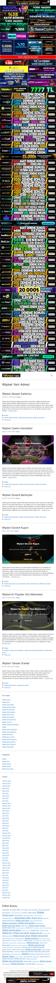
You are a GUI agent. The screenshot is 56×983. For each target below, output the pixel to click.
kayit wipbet (24, 912)
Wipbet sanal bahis (46, 949)
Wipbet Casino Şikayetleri (9, 729)
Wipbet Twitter (6, 766)
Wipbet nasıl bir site (36, 945)
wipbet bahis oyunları (28, 915)
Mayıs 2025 (5, 788)
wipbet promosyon (7, 949)
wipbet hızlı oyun (20, 940)
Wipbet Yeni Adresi (38, 417)
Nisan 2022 (5, 872)
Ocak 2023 (5, 850)
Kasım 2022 (5, 855)
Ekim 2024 (5, 798)
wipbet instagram (28, 940)
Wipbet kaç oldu (33, 943)
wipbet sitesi (17, 951)
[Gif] (28, 156)
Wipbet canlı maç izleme (11, 926)
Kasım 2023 (5, 825)
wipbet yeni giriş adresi (31, 958)
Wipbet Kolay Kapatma (8, 742)
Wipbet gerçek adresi (11, 930)
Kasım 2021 (5, 885)
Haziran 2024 (6, 808)
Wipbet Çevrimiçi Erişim (9, 719)
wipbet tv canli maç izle (37, 954)
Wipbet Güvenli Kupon (15, 527)
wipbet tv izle (47, 954)
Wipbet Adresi (6, 699)
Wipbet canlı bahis (22, 920)
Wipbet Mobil (6, 945)
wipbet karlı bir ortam (47, 940)
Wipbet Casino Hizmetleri (17, 428)
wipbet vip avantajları (19, 956)
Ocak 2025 (5, 793)
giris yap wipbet (33, 909)
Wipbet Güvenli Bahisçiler (17, 494)
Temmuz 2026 (6, 781)
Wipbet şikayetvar (18, 964)
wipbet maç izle (43, 942)
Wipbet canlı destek (26, 923)
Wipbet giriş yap (36, 933)
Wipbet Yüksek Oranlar (16, 663)
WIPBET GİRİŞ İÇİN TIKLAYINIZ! (28, 57)
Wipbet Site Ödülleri (8, 704)
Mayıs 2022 (5, 870)
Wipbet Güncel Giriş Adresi (8, 938)
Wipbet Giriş (5, 702)
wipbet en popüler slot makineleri (14, 650)
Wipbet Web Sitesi (28, 956)
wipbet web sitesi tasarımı (26, 484)
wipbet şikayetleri (6, 964)
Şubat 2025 (5, 791)
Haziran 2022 (6, 868)
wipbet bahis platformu (38, 915)
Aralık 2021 (5, 882)
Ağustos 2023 (6, 833)
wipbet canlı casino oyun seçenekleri (15, 583)
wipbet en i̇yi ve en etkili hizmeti (46, 927)
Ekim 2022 (5, 858)
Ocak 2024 (5, 820)
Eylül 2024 (5, 801)
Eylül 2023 (5, 830)
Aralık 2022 (5, 853)
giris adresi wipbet (15, 909)
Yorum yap (7, 420)
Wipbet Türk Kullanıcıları (9, 732)
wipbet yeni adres (45, 956)
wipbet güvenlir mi (6, 940)
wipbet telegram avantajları (16, 954)
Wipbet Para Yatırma (27, 947)
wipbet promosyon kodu (18, 949)
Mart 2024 (5, 815)
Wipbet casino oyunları (37, 926)
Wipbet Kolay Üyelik (8, 714)
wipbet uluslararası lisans (26, 517)
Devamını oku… (13, 410)
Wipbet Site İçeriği (7, 734)
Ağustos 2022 (6, 863)
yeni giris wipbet (30, 964)
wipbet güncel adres (7, 936)
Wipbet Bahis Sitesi (22, 918)
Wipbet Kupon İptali (7, 747)
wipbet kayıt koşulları (13, 942)
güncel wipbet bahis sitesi (15, 912)
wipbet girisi (35, 930)
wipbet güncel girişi (19, 938)
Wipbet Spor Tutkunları (9, 744)
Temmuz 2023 (6, 835)
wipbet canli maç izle (8, 920)
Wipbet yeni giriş (19, 959)
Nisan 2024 (5, 813)
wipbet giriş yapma (46, 933)
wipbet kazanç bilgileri (21, 942)
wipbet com (29, 927)
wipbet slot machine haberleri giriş (34, 650)
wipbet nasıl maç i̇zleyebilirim (7, 947)
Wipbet (6, 415)
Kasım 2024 (5, 796)
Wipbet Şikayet (6, 764)
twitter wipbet (32, 912)
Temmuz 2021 (6, 895)
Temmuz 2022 (6, 865)
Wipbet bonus (37, 918)
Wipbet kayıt (5, 942)
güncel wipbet (6, 912)
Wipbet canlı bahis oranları (36, 920)
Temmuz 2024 (6, 805)
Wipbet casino (24, 925)
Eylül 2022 (5, 860)
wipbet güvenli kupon (32, 583)
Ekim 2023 (5, 828)
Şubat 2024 (5, 818)
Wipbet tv (26, 954)
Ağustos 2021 (6, 892)
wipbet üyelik (28, 961)
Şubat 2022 (5, 877)
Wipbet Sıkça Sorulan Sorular (42, 951)
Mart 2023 (5, 845)
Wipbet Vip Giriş (7, 722)
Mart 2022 (5, 875)
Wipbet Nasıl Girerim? (10, 685)
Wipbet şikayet (45, 961)
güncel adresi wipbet (44, 909)
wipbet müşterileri (14, 945)
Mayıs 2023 (5, 840)
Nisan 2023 (5, 843)
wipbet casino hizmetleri (11, 484)
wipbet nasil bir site (22, 945)
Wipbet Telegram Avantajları (10, 724)
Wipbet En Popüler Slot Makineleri (22, 594)
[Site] (28, 96)
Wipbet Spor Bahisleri (27, 951)
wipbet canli (46, 918)
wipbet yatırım (36, 956)
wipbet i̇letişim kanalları (37, 940)
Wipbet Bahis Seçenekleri (8, 918)
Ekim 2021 (5, 887)
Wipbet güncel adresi (21, 936)
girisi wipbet (24, 909)
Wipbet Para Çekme (38, 947)
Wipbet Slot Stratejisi (8, 717)
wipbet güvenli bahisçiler (11, 517)
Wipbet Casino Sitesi (8, 927)
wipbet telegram (6, 954)
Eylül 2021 (5, 890)
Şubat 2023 (5, 848)
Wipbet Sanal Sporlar (8, 951)
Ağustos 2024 (6, 803)
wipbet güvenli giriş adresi (45, 938)
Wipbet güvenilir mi (32, 938)
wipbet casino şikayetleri (20, 927)
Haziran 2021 (6, 897)
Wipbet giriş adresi (21, 933)
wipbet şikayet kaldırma (26, 417)
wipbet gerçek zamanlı (25, 930)
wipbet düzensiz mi (40, 964)
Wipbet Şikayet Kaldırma (16, 393)
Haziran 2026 (6, 783)
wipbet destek (36, 927)
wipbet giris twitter (44, 930)
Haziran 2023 (6, 838)
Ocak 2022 (5, 880)
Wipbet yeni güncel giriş (12, 961)
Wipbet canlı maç (39, 923)
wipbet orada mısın (17, 947)
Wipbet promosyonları (33, 949)
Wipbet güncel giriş (39, 935)
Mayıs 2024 (5, 810)
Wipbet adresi (8, 915)
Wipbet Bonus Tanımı (8, 737)
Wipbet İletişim (35, 961)
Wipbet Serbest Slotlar (8, 707)
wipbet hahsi (13, 940)
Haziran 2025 (6, 786)
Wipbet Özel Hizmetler (8, 712)
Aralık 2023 (5, 823)
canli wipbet (5, 909)
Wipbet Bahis (18, 915)
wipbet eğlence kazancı (11, 417)
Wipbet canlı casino (9, 923)
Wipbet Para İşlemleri (8, 709)
